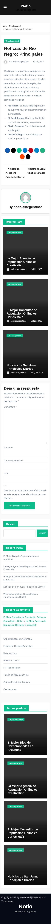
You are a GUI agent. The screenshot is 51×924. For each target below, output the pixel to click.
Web (6, 473)
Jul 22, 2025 (36, 269)
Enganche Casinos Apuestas (17, 646)
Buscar (10, 523)
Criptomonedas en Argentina (17, 639)
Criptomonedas (16, 720)
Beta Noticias (10, 653)
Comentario (10, 407)
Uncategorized (12, 41)
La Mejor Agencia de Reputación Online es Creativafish (21, 262)
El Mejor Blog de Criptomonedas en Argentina (20, 746)
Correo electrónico (13, 460)
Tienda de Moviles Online (16, 675)
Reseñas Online (11, 660)
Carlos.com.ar (10, 689)
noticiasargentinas (21, 61)
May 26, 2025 (37, 372)
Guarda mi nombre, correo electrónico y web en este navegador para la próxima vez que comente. (25, 494)
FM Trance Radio (12, 668)
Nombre (8, 447)
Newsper (36, 897)
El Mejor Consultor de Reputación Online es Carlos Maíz (22, 313)
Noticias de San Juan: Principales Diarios (22, 366)
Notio (26, 6)
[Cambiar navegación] (5, 7)
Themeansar (7, 901)
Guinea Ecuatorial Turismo (16, 682)
